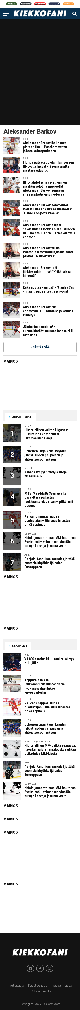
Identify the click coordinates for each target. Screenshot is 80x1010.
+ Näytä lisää (40, 347)
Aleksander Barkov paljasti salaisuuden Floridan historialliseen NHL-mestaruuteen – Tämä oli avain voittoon (49, 231)
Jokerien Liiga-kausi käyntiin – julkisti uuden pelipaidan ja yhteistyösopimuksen (46, 455)
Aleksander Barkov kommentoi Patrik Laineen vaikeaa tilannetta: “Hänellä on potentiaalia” (47, 209)
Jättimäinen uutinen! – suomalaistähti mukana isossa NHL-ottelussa (49, 331)
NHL (25, 139)
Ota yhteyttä (41, 991)
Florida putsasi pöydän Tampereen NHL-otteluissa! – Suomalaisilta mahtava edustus (48, 167)
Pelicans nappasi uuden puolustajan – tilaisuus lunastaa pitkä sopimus (47, 520)
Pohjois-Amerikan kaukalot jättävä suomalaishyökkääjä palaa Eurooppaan (49, 563)
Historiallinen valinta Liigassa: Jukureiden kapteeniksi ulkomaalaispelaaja (46, 434)
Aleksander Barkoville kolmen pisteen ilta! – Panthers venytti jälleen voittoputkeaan (45, 147)
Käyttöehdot (37, 985)
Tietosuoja (16, 985)
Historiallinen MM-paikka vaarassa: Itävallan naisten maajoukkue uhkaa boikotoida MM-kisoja (50, 749)
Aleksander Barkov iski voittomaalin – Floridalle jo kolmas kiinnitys (48, 311)
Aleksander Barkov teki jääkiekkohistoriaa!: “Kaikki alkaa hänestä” (47, 272)
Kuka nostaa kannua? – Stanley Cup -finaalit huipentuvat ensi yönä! (48, 290)
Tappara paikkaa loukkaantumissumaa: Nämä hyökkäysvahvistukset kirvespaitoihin (44, 686)
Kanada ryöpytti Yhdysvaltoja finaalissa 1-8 (45, 474)
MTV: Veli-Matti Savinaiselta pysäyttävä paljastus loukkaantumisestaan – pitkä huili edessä (48, 499)
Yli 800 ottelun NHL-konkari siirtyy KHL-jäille (49, 661)
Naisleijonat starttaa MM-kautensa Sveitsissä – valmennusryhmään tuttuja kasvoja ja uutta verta (50, 542)
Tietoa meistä (61, 985)
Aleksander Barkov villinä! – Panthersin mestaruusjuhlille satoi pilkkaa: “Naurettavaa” (48, 252)
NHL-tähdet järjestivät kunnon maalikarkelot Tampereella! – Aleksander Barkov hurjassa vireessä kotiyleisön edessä (45, 188)
